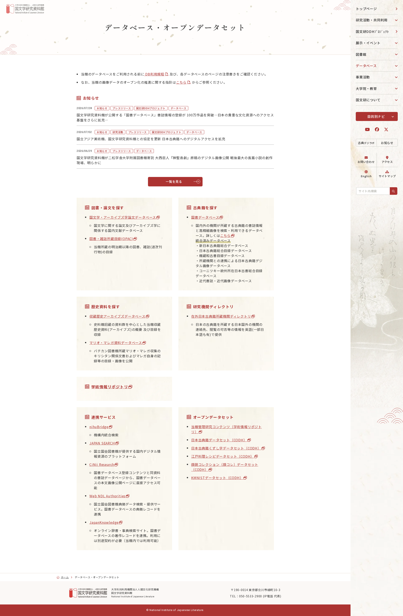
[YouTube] (367, 129)
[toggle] (394, 20)
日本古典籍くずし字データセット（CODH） (226, 448)
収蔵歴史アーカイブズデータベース (117, 316)
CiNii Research (101, 464)
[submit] (393, 191)
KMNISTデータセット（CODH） (217, 477)
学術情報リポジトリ (109, 386)
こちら (181, 82)
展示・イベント (368, 42)
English (366, 176)
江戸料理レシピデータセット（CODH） (222, 456)
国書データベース (205, 217)
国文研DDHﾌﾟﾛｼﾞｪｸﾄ (372, 31)
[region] (377, 308)
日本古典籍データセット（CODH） (219, 439)
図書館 (361, 54)
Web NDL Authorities (107, 495)
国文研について (368, 99)
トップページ (366, 8)
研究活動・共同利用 (371, 19)
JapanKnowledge (104, 522)
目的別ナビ (376, 116)
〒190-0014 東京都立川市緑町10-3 (255, 590)
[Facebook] (377, 129)
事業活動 (363, 76)
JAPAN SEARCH (102, 443)
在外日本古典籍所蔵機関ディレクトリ (221, 316)
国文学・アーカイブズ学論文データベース (122, 217)
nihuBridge (99, 426)
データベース (366, 65)
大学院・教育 (366, 88)
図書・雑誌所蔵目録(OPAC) (111, 238)
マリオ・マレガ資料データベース (115, 342)
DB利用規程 (154, 74)
